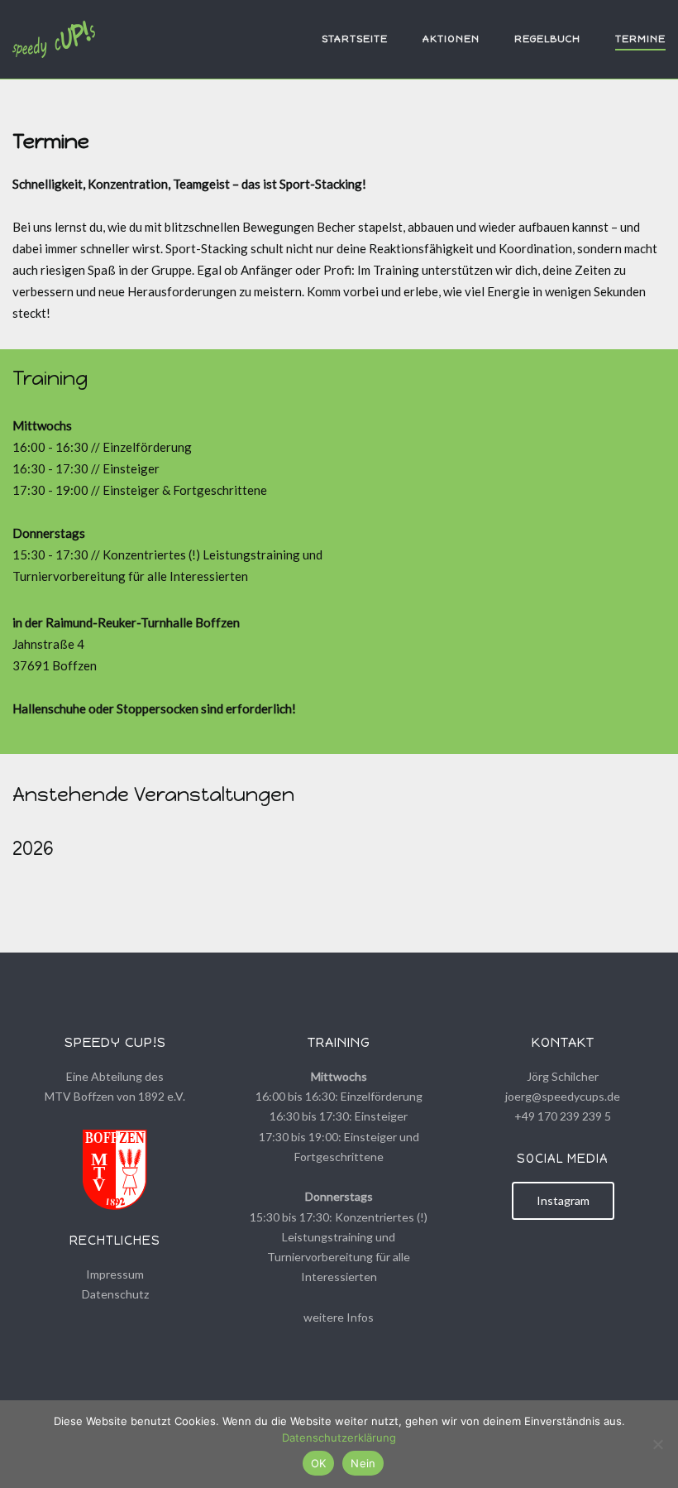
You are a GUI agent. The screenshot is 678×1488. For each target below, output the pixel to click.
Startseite (355, 39)
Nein (363, 1463)
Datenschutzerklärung (339, 1437)
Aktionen (451, 39)
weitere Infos (338, 1317)
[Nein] (657, 1444)
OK (319, 1463)
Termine (640, 39)
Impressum (115, 1274)
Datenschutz (115, 1294)
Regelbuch (547, 39)
